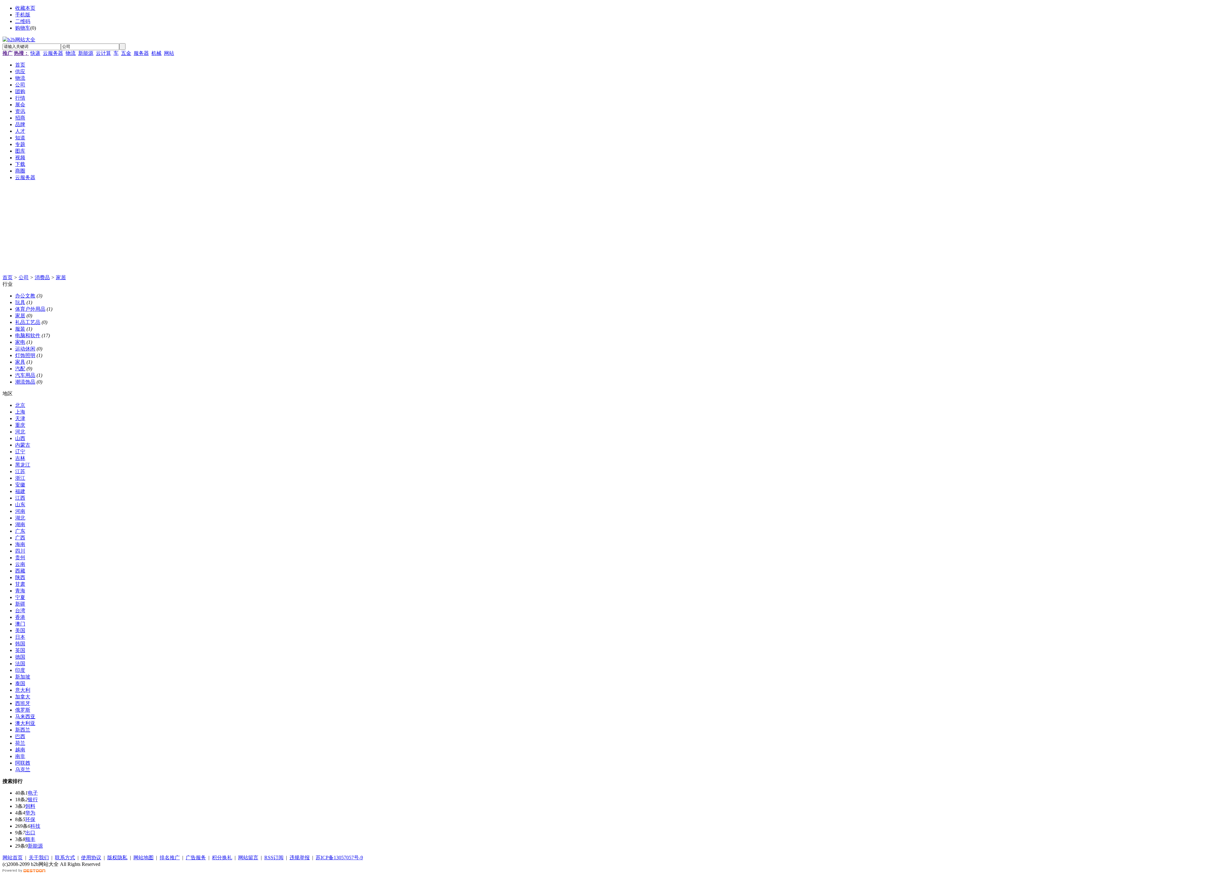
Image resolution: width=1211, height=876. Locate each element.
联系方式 (65, 857)
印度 (20, 670)
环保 (30, 819)
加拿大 (22, 696)
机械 (156, 53)
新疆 (20, 604)
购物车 (22, 28)
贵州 (20, 557)
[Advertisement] (192, 230)
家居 (61, 277)
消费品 (42, 277)
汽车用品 (25, 375)
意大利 (22, 690)
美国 (20, 630)
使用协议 (91, 857)
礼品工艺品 (27, 322)
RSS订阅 (274, 857)
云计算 (103, 53)
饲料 (30, 806)
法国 (20, 663)
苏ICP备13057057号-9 (339, 857)
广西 (20, 537)
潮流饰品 (25, 382)
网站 (169, 53)
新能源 (85, 53)
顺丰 (30, 839)
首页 (8, 277)
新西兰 (22, 729)
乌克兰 (22, 769)
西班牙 (22, 703)
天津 (20, 418)
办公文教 (25, 295)
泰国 (20, 683)
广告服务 (196, 857)
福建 (20, 491)
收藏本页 (25, 8)
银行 (33, 799)
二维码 (22, 21)
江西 (20, 498)
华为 (30, 812)
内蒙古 (22, 445)
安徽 (20, 484)
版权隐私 (117, 857)
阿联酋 (22, 763)
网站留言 (248, 857)
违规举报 (300, 857)
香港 (20, 617)
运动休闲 (25, 348)
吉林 (20, 458)
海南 (20, 544)
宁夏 (20, 597)
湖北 (20, 517)
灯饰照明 (25, 355)
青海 (20, 590)
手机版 (22, 14)
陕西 (20, 577)
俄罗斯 (22, 710)
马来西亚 (25, 716)
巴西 (20, 736)
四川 (20, 551)
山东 (20, 504)
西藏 (20, 570)
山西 (20, 438)
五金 (126, 53)
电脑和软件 (27, 335)
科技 (35, 826)
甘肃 (20, 584)
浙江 (20, 478)
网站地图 (143, 857)
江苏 (20, 471)
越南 (20, 749)
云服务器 (53, 53)
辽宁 (20, 451)
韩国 (20, 643)
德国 (20, 657)
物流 (71, 53)
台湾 (20, 610)
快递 (35, 53)
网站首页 (13, 857)
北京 (20, 405)
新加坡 (22, 676)
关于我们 (39, 857)
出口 (30, 832)
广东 (20, 531)
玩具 (20, 302)
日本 (20, 637)
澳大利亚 (25, 723)
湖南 (20, 524)
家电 (20, 342)
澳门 (20, 623)
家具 (20, 362)
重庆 (20, 425)
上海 (20, 411)
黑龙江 (22, 464)
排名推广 (170, 857)
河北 (20, 431)
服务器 (141, 53)
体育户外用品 (30, 309)
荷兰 (20, 743)
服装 (20, 329)
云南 (20, 564)
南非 (20, 756)
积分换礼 (222, 857)
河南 (20, 511)
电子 (33, 793)
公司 (24, 277)
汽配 (20, 368)
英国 (20, 650)
